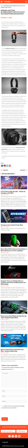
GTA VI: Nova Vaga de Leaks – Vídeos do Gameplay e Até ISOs (13, 192)
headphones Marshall (9, 48)
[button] (1, 1)
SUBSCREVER (22, 431)
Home (2, 5)
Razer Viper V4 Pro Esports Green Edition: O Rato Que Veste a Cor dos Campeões (14, 249)
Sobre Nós (5, 442)
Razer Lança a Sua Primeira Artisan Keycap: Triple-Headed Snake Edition (14, 316)
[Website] (14, 401)
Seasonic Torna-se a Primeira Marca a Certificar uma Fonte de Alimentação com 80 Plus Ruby (13, 282)
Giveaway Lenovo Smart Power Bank (12, 225)
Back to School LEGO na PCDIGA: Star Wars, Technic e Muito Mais (12, 350)
